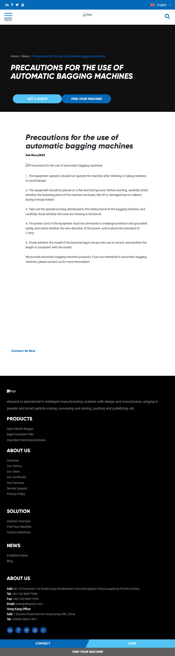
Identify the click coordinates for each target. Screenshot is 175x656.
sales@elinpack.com (28, 604)
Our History (14, 466)
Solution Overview (19, 521)
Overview (13, 460)
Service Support (17, 488)
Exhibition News (17, 555)
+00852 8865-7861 (24, 619)
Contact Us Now (23, 351)
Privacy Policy (16, 494)
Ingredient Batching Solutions (26, 440)
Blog (10, 561)
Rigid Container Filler (20, 434)
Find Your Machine (19, 526)
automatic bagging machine (59, 257)
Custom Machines (19, 532)
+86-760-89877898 (24, 594)
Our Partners (15, 483)
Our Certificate (16, 477)
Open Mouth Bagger (20, 428)
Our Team (13, 471)
